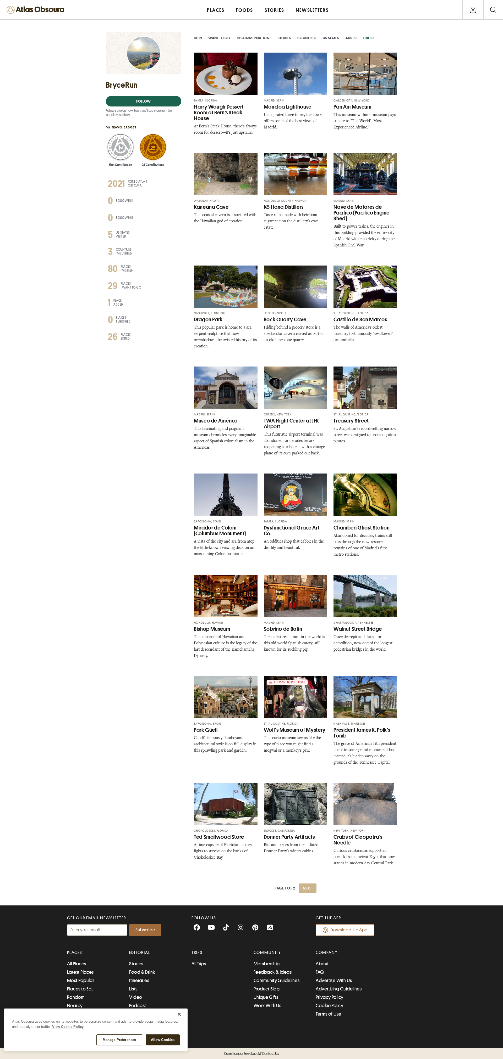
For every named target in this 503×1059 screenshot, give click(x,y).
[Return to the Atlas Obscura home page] (36, 10)
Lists (133, 989)
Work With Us (267, 1006)
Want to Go (219, 38)
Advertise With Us (334, 980)
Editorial (139, 952)
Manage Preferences (119, 1040)
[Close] (179, 1014)
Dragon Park (208, 319)
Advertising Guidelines (339, 989)
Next (307, 888)
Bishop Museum (212, 629)
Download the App (349, 930)
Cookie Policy (329, 1006)
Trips (197, 952)
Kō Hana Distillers (284, 207)
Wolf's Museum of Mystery (295, 730)
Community (267, 952)
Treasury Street (351, 421)
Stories (284, 38)
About (322, 964)
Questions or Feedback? (251, 1053)
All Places (76, 964)
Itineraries (139, 980)
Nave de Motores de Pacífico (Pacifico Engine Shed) (361, 212)
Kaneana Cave (211, 207)
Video (135, 997)
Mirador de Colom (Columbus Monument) (220, 530)
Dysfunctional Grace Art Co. (292, 530)
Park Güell (205, 730)
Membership (267, 964)
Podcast (137, 1006)
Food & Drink (142, 972)
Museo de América (216, 421)
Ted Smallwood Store (219, 837)
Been (198, 38)
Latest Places (80, 972)
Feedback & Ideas (273, 972)
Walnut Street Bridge (357, 629)
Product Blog (267, 989)
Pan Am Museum (352, 107)
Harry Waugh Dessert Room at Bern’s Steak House (219, 112)
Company (326, 952)
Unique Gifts (266, 997)
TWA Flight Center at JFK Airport (291, 423)
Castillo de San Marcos (360, 319)
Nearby (75, 1006)
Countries (306, 38)
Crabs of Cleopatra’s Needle (357, 840)
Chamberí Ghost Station (361, 528)
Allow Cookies (163, 1040)
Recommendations (254, 38)
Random (76, 997)
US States (331, 38)
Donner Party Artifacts (289, 837)
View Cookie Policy (68, 1027)
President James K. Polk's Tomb (361, 733)
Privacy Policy (329, 997)
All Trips (199, 964)
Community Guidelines (276, 980)
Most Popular (80, 980)
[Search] (493, 10)
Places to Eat (80, 989)
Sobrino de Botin (283, 629)
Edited (368, 38)
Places (74, 952)
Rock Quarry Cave (285, 319)
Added (351, 38)
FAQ (320, 972)
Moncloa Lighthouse (287, 107)
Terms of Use (328, 1014)
